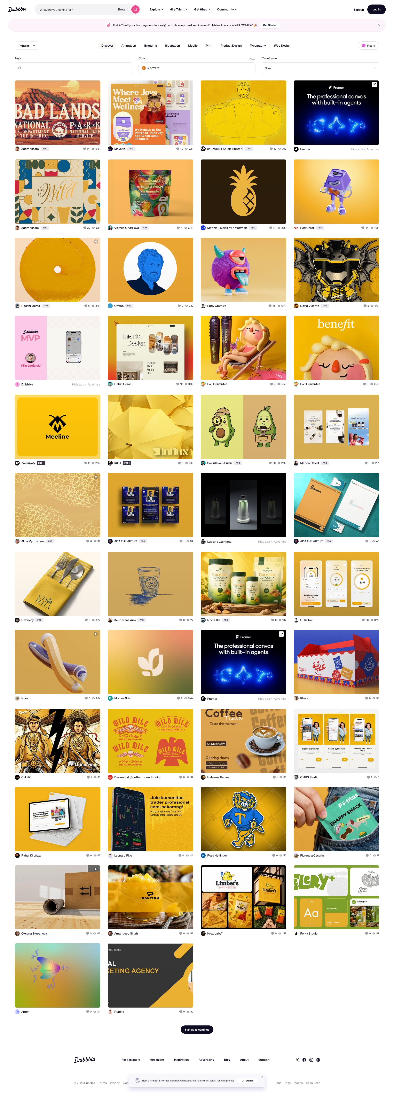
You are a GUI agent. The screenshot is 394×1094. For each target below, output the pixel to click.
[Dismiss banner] (262, 1077)
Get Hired (200, 9)
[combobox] (75, 9)
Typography (258, 45)
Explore (155, 9)
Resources (313, 1083)
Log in (376, 9)
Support (263, 1059)
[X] (297, 1060)
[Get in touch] (76, 137)
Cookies (128, 1083)
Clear (252, 59)
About (244, 1059)
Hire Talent (177, 9)
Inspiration (181, 1059)
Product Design (231, 45)
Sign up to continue (197, 1029)
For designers (130, 1059)
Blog (227, 1059)
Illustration (172, 45)
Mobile (193, 45)
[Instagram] (311, 1060)
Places (298, 1083)
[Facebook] (304, 1060)
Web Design (282, 45)
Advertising (206, 1059)
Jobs (278, 1083)
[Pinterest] (318, 1060)
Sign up (359, 9)
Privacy (115, 1083)
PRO (45, 149)
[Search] (135, 9)
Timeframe (269, 58)
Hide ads (357, 149)
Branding (150, 45)
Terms (102, 1083)
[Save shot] (84, 137)
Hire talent (157, 1059)
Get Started (270, 25)
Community (225, 9)
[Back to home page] (17, 9)
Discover (107, 45)
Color (142, 58)
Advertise (373, 149)
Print (209, 45)
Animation (128, 45)
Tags (18, 58)
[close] (379, 25)
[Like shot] (92, 137)
